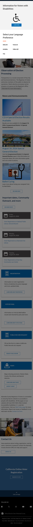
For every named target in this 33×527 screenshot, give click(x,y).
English (5, 44)
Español (5, 49)
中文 (4, 53)
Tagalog (15, 44)
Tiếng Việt (16, 49)
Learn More (16, 25)
